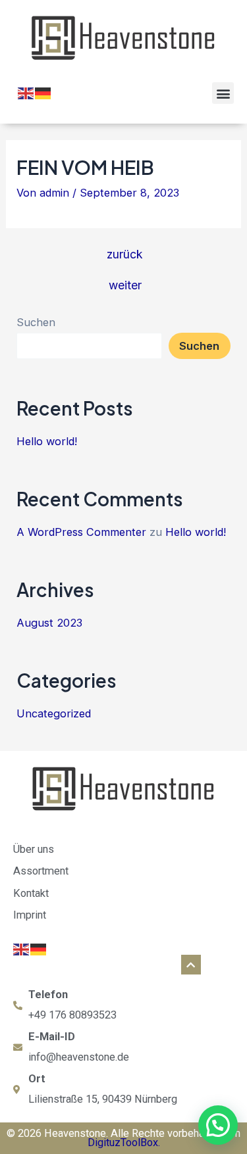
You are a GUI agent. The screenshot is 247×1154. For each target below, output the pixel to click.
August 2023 (49, 622)
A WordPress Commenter (81, 532)
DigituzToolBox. (124, 1142)
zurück (125, 254)
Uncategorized (53, 713)
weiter (125, 285)
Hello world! (46, 441)
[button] (223, 93)
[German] (43, 92)
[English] (26, 92)
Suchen (35, 322)
